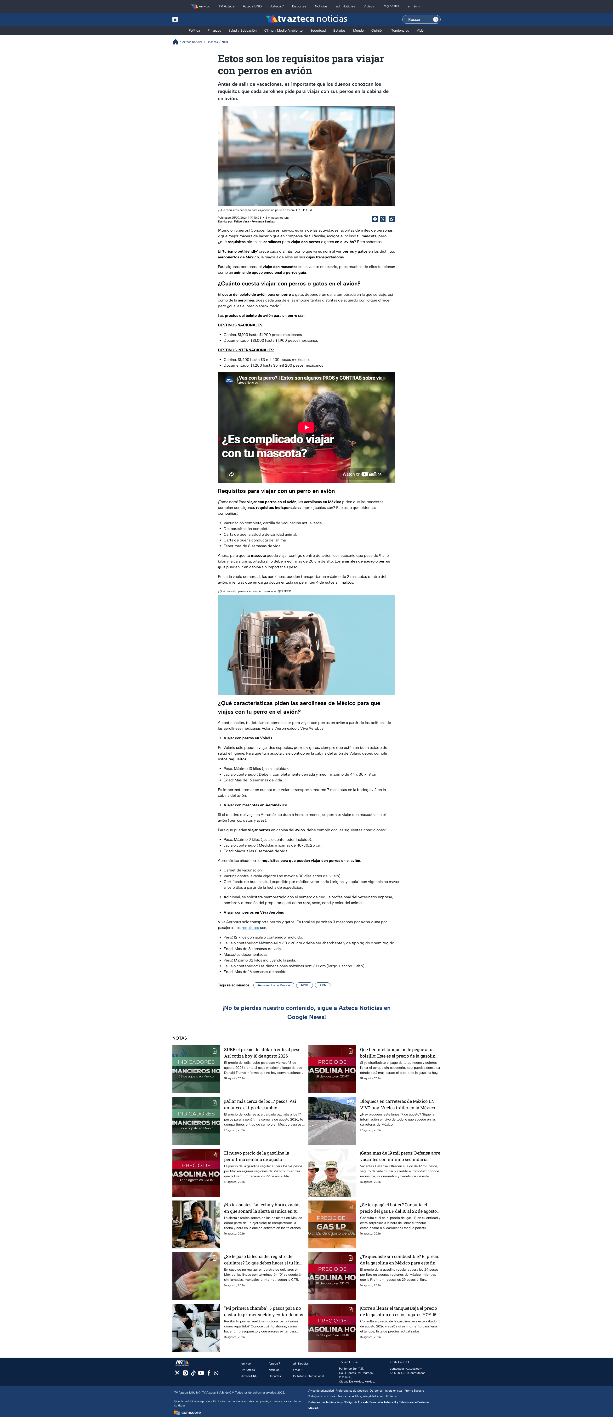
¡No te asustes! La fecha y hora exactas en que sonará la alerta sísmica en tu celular (262, 1208)
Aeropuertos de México (274, 985)
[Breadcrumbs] (177, 42)
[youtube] (201, 1374)
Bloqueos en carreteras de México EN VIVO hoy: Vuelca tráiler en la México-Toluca (398, 1104)
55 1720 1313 (398, 1373)
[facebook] (209, 1374)
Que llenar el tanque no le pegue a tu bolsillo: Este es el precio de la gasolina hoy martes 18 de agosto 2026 (399, 1053)
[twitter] (177, 1374)
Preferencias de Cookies (352, 1390)
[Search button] (435, 19)
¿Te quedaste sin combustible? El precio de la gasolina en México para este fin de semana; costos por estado (399, 1259)
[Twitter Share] (383, 219)
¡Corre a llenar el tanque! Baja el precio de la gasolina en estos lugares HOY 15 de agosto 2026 (398, 1311)
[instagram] (185, 1374)
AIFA (322, 985)
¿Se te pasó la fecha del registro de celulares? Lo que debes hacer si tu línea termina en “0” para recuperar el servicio (264, 1259)
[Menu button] (191, 19)
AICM (304, 985)
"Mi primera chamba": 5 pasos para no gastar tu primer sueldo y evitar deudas (263, 1311)
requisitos (251, 927)
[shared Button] (392, 219)
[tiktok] (193, 1374)
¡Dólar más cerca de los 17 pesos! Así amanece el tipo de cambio (260, 1104)
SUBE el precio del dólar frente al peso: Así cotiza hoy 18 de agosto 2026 (262, 1053)
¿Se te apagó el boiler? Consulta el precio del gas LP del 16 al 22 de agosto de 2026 (398, 1208)
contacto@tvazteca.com (406, 1368)
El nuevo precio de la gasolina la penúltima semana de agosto (256, 1156)
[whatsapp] (216, 1374)
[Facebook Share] (375, 219)
